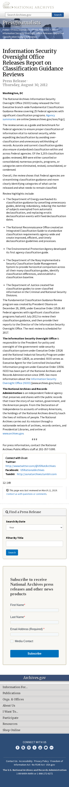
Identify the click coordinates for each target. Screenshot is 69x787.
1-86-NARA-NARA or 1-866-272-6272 (34, 773)
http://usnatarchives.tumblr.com (37, 474)
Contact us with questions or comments (26, 493)
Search (58, 14)
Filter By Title (14, 538)
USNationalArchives (32, 470)
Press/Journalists (20, 29)
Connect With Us (34, 742)
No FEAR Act (38, 764)
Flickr (51, 747)
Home (6, 29)
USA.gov (50, 764)
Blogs (46, 747)
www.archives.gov (13, 433)
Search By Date (15, 521)
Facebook (17, 747)
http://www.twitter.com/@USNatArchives (30, 466)
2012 (53, 29)
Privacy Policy (41, 761)
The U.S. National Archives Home (28, 6)
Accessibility (26, 761)
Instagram (29, 747)
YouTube (40, 747)
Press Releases (40, 29)
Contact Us (12, 761)
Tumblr (34, 747)
